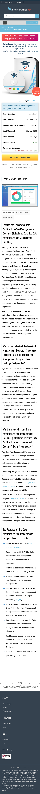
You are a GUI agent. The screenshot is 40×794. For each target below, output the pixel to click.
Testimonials (7, 724)
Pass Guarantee (8, 217)
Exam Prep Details (8, 213)
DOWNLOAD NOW (20, 157)
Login (5, 707)
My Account (8, 2)
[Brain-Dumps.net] (20, 9)
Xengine (18, 600)
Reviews (27, 213)
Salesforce (10, 27)
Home (3, 27)
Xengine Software (16, 498)
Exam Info (19, 213)
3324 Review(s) (17, 101)
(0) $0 (33, 23)
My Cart (19, 2)
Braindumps (7, 704)
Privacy (4, 743)
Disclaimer (5, 740)
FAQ (4, 727)
